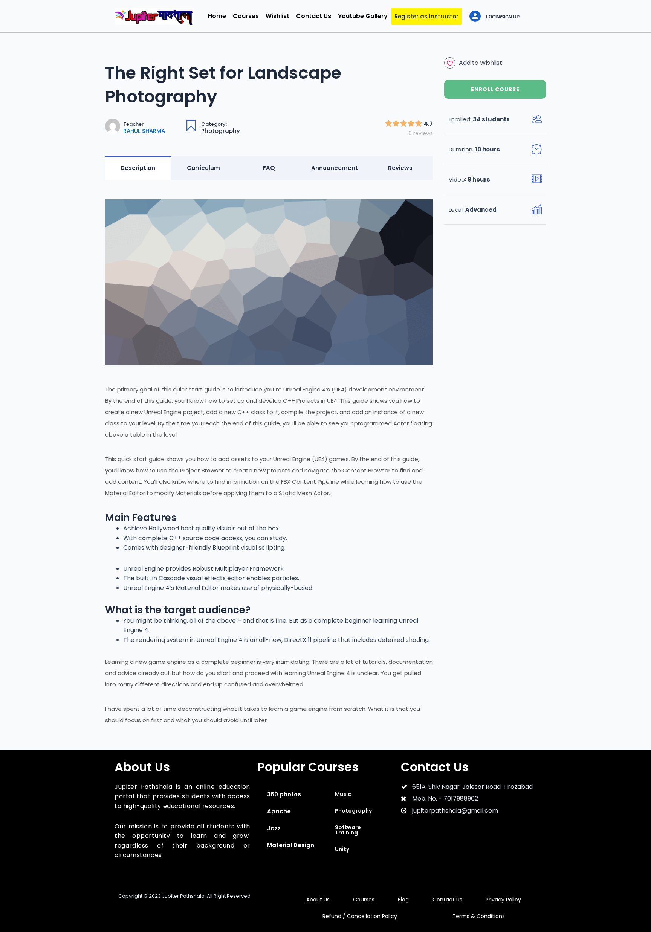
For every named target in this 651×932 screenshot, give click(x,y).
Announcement (334, 168)
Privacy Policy (503, 899)
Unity (342, 849)
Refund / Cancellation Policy (359, 916)
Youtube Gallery (363, 16)
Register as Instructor (426, 16)
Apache (279, 811)
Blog (403, 899)
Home (217, 16)
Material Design (290, 845)
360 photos (284, 794)
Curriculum (203, 168)
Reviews (400, 168)
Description (138, 168)
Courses (246, 16)
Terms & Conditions (478, 916)
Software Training (348, 830)
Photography (220, 131)
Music (343, 794)
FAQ (269, 168)
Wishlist (277, 16)
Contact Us (313, 16)
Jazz (274, 828)
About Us (318, 899)
